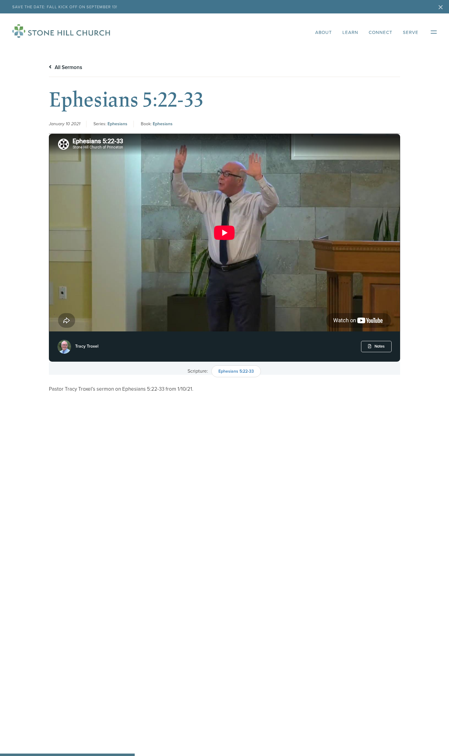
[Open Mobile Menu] (431, 31)
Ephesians (117, 123)
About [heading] (323, 32)
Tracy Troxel (86, 346)
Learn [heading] (350, 32)
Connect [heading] (380, 32)
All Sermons (67, 67)
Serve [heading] (410, 32)
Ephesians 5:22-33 (236, 371)
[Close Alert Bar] (441, 8)
